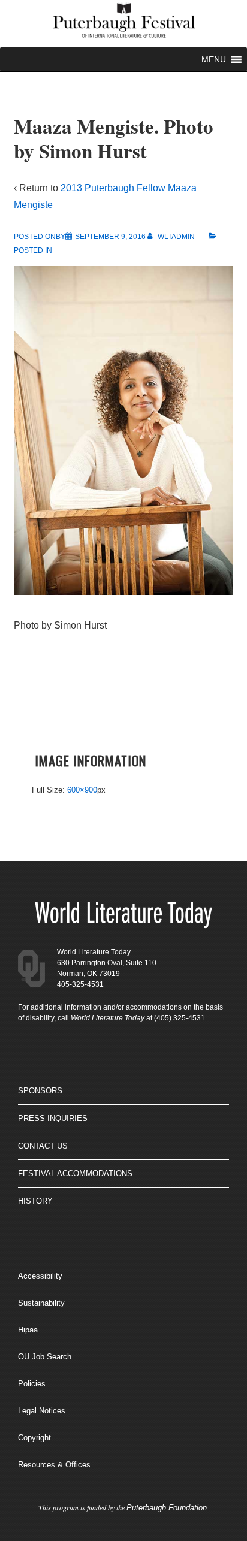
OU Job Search (44, 1356)
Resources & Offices (54, 1464)
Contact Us (43, 1145)
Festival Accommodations (75, 1173)
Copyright (34, 1437)
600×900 (82, 789)
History (35, 1200)
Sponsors (40, 1090)
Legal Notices (41, 1410)
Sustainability (41, 1302)
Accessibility (40, 1275)
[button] (213, 59)
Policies (32, 1383)
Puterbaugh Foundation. (167, 1507)
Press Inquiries (53, 1118)
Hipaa (28, 1329)
